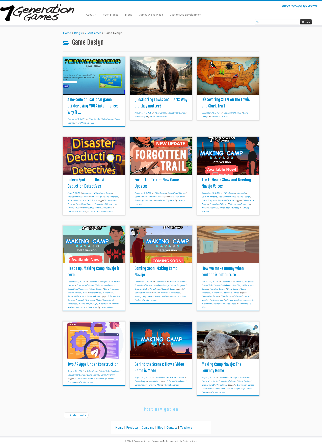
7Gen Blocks (110, 14)
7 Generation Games (84, 378)
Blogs (128, 14)
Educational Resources (78, 196)
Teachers (186, 427)
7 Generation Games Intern (100, 211)
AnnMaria (238, 281)
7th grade (80, 300)
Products (132, 427)
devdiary (206, 300)
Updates (171, 200)
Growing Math (74, 292)
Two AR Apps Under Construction (92, 364)
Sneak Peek (92, 307)
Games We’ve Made (151, 14)
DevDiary (237, 285)
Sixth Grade (91, 200)
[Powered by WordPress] (163, 440)
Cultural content (209, 196)
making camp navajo (88, 303)
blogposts (88, 193)
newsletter (107, 207)
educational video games (214, 388)
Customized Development (185, 14)
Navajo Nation (161, 296)
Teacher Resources (76, 211)
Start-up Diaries (231, 292)
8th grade (91, 300)
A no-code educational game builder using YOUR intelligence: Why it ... (92, 106)
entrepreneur (217, 300)
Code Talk (207, 285)
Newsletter (79, 200)
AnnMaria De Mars (85, 122)
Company (147, 427)
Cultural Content (241, 296)
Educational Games (176, 112)
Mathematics (95, 292)
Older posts (76, 415)
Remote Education (226, 200)
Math (70, 200)
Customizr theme (190, 441)
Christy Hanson (108, 307)
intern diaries (88, 207)
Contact (171, 427)
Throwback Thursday (229, 207)
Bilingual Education (240, 377)
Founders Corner (217, 288)
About (90, 14)
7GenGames (93, 33)
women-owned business (224, 303)
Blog (160, 427)
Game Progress (111, 196)
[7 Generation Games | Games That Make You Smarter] (37, 13)
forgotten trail (177, 196)
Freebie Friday (74, 207)
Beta (99, 300)
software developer (234, 300)
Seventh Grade (93, 296)
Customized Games (85, 285)
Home (67, 33)
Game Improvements (144, 200)
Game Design (141, 116)
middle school (105, 303)
